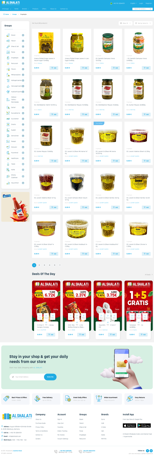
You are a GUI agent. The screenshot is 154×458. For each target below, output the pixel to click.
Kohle (13, 170)
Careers (38, 439)
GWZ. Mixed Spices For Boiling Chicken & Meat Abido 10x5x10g (75, 327)
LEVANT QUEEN (73, 156)
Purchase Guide (40, 423)
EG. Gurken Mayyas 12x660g (43, 151)
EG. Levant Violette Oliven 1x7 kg (45, 198)
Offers (44, 9)
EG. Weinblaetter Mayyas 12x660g (107, 105)
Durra (135, 330)
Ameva (40, 63)
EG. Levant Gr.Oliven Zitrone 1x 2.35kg (137, 245)
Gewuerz (14, 147)
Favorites (60, 427)
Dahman (105, 330)
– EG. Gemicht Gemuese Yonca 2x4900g (137, 59)
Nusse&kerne (15, 113)
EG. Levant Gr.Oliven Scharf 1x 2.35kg (44, 245)
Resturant (14, 63)
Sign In (60, 419)
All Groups (5, 9)
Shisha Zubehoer (14, 176)
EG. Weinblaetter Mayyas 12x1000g (76, 105)
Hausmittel (15, 183)
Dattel (13, 107)
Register (149, 3)
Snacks (13, 124)
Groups (14, 14)
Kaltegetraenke (16, 80)
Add (55, 68)
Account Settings (63, 439)
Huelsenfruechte (16, 92)
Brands (24, 9)
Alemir (40, 110)
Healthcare (14, 158)
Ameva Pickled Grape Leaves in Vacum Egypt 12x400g (44, 59)
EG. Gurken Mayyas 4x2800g (136, 105)
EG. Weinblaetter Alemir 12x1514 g (45, 105)
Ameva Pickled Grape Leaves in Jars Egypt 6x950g (77, 59)
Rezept (13, 141)
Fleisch (13, 41)
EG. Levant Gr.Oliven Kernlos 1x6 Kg (107, 198)
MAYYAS (71, 110)
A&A (102, 431)
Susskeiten (15, 119)
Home (16, 9)
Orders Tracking (62, 431)
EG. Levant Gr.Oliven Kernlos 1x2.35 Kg (138, 199)
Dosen (13, 35)
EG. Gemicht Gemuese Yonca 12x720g (105, 59)
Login (141, 3)
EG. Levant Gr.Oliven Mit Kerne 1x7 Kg (76, 152)
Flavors (13, 69)
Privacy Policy (40, 427)
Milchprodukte (16, 75)
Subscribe (50, 377)
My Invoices (61, 435)
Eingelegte (14, 58)
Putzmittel (14, 153)
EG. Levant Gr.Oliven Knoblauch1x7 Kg (107, 245)
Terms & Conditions (42, 431)
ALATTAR (43, 330)
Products (35, 9)
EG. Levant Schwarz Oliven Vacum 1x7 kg (76, 199)
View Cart (61, 423)
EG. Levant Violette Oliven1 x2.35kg (138, 151)
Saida (103, 435)
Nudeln (13, 130)
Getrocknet (15, 136)
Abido (73, 330)
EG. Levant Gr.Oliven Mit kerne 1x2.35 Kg (106, 152)
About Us (53, 9)
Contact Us (64, 9)
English (133, 3)
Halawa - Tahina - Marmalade (15, 99)
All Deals (148, 275)
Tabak (13, 164)
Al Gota (103, 427)
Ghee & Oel (15, 46)
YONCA (102, 63)
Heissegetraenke (16, 86)
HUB (102, 423)
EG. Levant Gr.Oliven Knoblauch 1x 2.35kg (76, 245)
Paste (13, 52)
